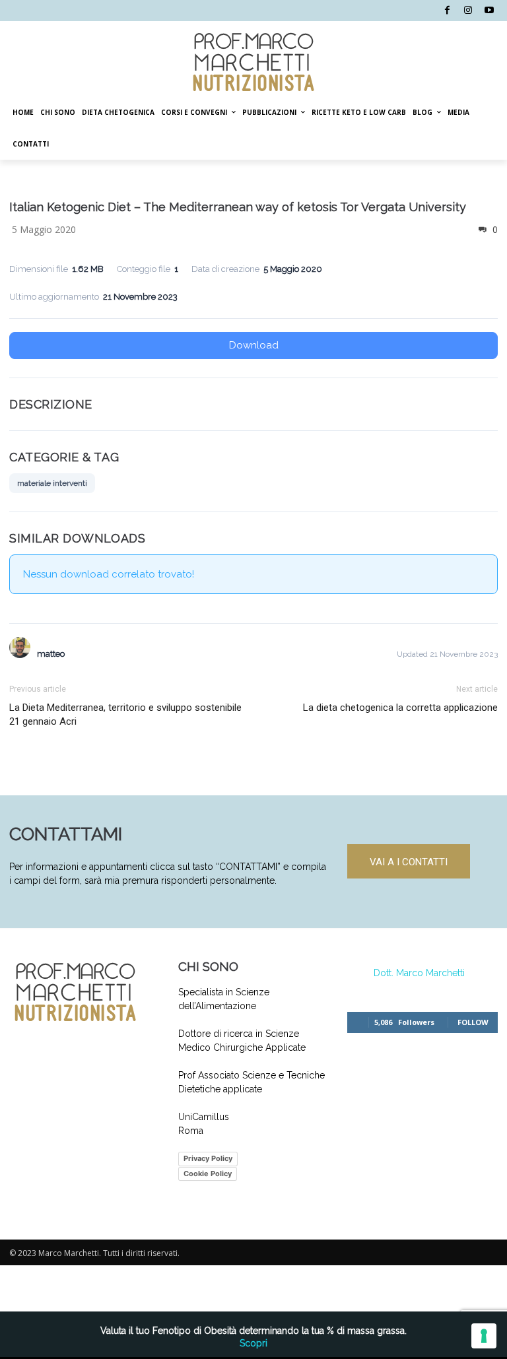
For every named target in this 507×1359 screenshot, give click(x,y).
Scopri (253, 1343)
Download (254, 345)
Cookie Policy (208, 1173)
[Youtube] (489, 11)
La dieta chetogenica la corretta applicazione (400, 707)
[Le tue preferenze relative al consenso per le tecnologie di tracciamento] (483, 1335)
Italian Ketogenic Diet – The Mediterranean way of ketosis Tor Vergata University (237, 207)
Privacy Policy (208, 1158)
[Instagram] (468, 11)
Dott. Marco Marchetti (419, 973)
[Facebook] (447, 11)
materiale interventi (52, 483)
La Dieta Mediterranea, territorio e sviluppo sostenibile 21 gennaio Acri (125, 714)
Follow (473, 1022)
